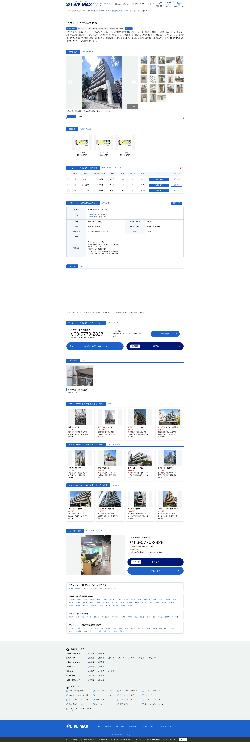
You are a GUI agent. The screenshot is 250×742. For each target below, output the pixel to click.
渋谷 (95, 217)
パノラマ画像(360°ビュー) (107, 588)
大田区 (140, 600)
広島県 (101, 675)
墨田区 (112, 600)
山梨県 (91, 662)
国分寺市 (94, 605)
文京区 (99, 600)
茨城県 (91, 658)
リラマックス (101, 699)
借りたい (118, 4)
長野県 (101, 662)
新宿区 (92, 600)
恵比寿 (96, 214)
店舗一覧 (151, 4)
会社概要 (108, 726)
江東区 (119, 600)
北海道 (91, 653)
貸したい (135, 4)
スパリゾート (150, 695)
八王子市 (114, 602)
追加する (176, 179)
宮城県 (101, 653)
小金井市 (172, 602)
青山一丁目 (106, 631)
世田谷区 (147, 600)
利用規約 (132, 726)
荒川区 (71, 602)
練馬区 (85, 602)
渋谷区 (95, 209)
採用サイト (124, 704)
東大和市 (115, 605)
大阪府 (101, 671)
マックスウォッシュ (152, 699)
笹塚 (148, 617)
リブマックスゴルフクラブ (79, 699)
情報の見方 (176, 203)
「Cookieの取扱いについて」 (157, 739)
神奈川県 (152, 658)
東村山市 (85, 605)
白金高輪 (172, 628)
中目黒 (90, 628)
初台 (136, 617)
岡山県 (91, 675)
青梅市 (137, 602)
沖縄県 (101, 680)
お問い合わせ (120, 726)
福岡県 (91, 680)
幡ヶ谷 (142, 617)
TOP (99, 726)
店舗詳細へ (165, 334)
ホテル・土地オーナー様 (78, 695)
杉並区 (161, 600)
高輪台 (122, 631)
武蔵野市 (129, 602)
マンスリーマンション (104, 690)
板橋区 (78, 602)
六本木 (71, 631)
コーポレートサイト (103, 704)
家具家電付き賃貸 (76, 690)
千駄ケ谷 (96, 617)
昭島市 (151, 602)
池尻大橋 (140, 628)
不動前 (115, 631)
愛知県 (101, 666)
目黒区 (133, 600)
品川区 (126, 600)
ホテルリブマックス (103, 695)
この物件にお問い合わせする (95, 346)
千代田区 (72, 600)
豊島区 (168, 600)
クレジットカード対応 (90, 588)
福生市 (101, 605)
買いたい (126, 4)
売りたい (143, 4)
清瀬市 (123, 605)
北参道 (123, 617)
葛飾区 (99, 602)
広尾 (96, 628)
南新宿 (160, 617)
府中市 (144, 602)
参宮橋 (167, 617)
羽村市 (130, 605)
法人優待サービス (76, 704)
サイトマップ (166, 726)
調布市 (157, 602)
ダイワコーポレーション (154, 704)
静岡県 (91, 666)
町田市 (164, 602)
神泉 (154, 617)
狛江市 (108, 605)
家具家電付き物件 (74, 588)
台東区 (105, 600)
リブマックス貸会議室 (128, 690)
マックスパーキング (152, 690)
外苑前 (155, 628)
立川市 (122, 602)
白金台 (120, 628)
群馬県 (111, 658)
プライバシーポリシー (148, 726)
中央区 (79, 600)
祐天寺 (133, 628)
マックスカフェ (126, 699)
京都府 (91, 671)
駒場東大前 (162, 628)
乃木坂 (148, 628)
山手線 (90, 214)
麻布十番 (79, 631)
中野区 (155, 600)
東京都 (141, 658)
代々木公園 (105, 617)
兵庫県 (111, 671)
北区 (174, 600)
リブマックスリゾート (128, 695)
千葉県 (131, 658)
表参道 (108, 628)
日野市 (78, 605)
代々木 (89, 617)
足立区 (92, 602)
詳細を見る (159, 179)
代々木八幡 (175, 617)
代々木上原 (115, 617)
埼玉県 (121, 658)
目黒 (114, 628)
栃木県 (101, 658)
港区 (85, 600)
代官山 (130, 617)
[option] (102, 82)
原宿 (83, 617)
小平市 (71, 605)
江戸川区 (106, 602)
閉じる (183, 739)
